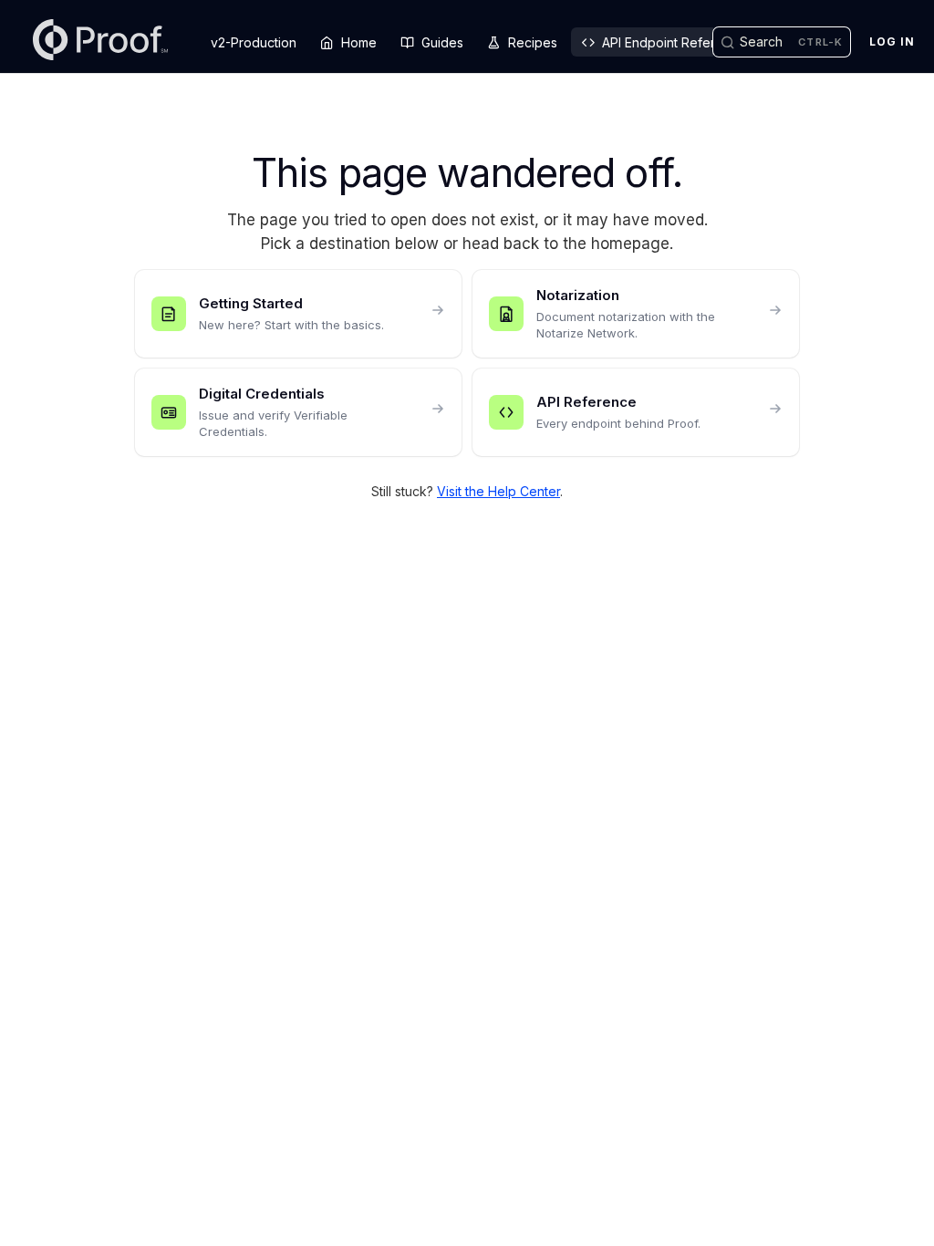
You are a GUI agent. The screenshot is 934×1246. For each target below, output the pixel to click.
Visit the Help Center (498, 491)
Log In (892, 41)
